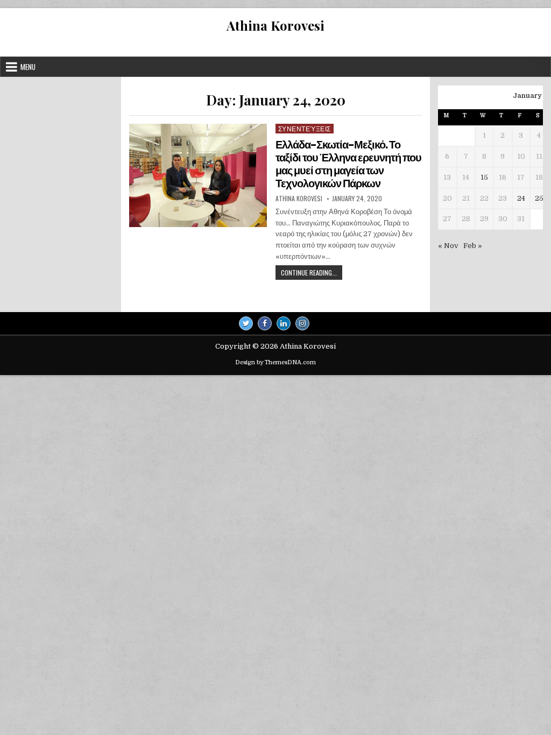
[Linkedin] (284, 323)
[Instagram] (302, 323)
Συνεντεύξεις (304, 128)
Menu (28, 66)
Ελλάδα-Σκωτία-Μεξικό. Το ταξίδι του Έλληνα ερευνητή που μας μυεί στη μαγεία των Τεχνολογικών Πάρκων (348, 164)
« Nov (448, 246)
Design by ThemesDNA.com (275, 362)
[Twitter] (246, 323)
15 (484, 177)
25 (539, 198)
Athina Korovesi (275, 25)
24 (521, 198)
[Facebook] (265, 323)
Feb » (472, 246)
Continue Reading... (311, 273)
